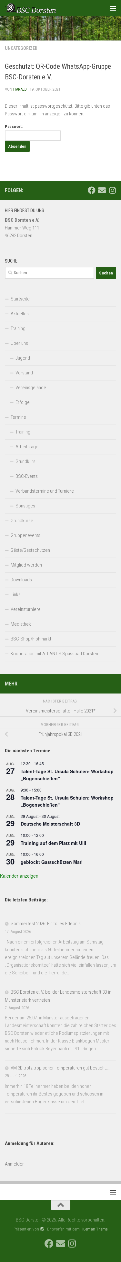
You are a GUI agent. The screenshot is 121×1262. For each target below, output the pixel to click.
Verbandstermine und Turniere (44, 491)
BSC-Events (26, 476)
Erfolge (22, 402)
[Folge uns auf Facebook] (92, 190)
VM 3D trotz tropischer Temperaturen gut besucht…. (60, 1068)
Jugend (22, 358)
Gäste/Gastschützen (30, 550)
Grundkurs (25, 461)
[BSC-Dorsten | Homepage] (39, 8)
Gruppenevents (25, 535)
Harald (20, 89)
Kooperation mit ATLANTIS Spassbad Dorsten (54, 654)
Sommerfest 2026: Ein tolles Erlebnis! (46, 923)
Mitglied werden (26, 565)
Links (16, 594)
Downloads (21, 580)
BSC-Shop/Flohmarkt (31, 639)
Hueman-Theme (94, 1229)
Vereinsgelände (30, 387)
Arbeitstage (26, 447)
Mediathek (21, 624)
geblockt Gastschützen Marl (52, 862)
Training (18, 328)
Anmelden (15, 1164)
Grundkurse (22, 521)
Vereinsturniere (26, 609)
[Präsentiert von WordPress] (42, 1229)
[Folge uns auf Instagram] (112, 190)
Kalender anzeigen (19, 876)
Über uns (19, 343)
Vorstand (24, 373)
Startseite (20, 299)
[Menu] (113, 8)
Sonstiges (25, 506)
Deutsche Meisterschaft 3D (50, 823)
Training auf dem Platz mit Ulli (53, 843)
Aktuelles (20, 314)
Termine (18, 417)
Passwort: (14, 126)
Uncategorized (21, 48)
